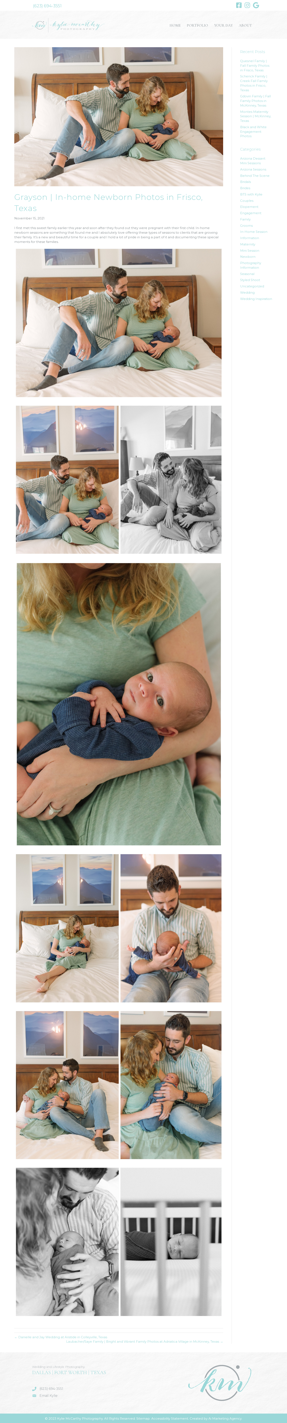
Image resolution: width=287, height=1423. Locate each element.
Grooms (246, 226)
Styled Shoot (250, 280)
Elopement (249, 207)
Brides (245, 188)
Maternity (247, 244)
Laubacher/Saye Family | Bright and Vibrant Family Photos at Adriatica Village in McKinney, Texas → (144, 1342)
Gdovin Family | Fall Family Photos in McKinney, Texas (255, 100)
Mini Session (249, 251)
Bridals (245, 182)
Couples (246, 201)
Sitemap (143, 1418)
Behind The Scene (255, 176)
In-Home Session (253, 232)
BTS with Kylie (251, 194)
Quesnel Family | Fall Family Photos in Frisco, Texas (254, 65)
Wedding (247, 293)
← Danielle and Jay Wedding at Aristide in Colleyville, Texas (60, 1337)
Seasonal (247, 274)
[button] (47, 6)
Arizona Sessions (253, 169)
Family (245, 219)
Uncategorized (252, 286)
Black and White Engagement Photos (253, 131)
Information (249, 238)
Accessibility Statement (169, 1418)
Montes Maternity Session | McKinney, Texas (255, 116)
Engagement (250, 213)
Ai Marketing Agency (224, 1418)
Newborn (247, 257)
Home (175, 25)
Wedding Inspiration (256, 299)
